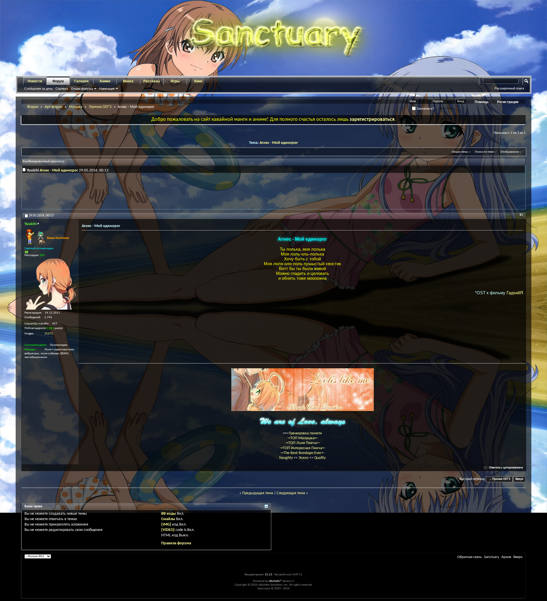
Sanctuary (491, 557)
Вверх (519, 479)
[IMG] (166, 524)
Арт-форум (53, 107)
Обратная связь (469, 557)
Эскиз (304, 458)
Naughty (286, 458)
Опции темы (460, 152)
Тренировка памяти (305, 433)
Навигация (107, 88)
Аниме (105, 81)
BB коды (168, 514)
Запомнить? (425, 108)
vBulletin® (275, 581)
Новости (35, 81)
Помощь (482, 102)
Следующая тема (291, 493)
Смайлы (168, 519)
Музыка (75, 107)
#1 (521, 215)
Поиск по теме (484, 152)
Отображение (510, 152)
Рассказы (151, 81)
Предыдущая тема (257, 493)
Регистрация (508, 102)
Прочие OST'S (100, 107)
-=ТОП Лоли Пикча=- (302, 443)
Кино (198, 81)
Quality (320, 458)
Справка (62, 88)
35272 (48, 333)
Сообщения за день (38, 88)
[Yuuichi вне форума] (50, 284)
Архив (506, 557)
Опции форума (82, 88)
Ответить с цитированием (506, 467)
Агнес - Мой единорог (279, 143)
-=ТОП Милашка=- (302, 438)
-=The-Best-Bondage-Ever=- (302, 453)
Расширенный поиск (509, 88)
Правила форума (176, 543)
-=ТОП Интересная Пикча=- (302, 448)
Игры (175, 81)
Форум (58, 81)
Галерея (81, 81)
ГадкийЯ (515, 292)
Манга (128, 81)
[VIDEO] (168, 530)
